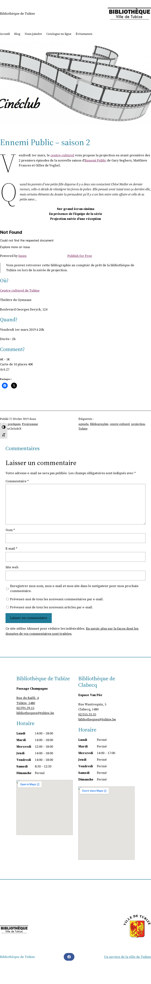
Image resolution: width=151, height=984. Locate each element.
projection (138, 424)
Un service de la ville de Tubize (127, 957)
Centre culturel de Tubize (20, 290)
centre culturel (62, 155)
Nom (10, 530)
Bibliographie (99, 424)
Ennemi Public (95, 160)
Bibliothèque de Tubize (17, 13)
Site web (12, 567)
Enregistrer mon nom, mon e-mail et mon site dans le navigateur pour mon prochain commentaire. (74, 588)
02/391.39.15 (25, 708)
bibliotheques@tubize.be (35, 713)
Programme (30, 424)
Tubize (82, 429)
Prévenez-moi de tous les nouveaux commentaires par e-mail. (56, 599)
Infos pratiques (10, 424)
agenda (83, 424)
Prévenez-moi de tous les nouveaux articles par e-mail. (51, 607)
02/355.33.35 (87, 714)
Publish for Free (79, 256)
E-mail (11, 548)
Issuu (22, 256)
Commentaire (17, 481)
